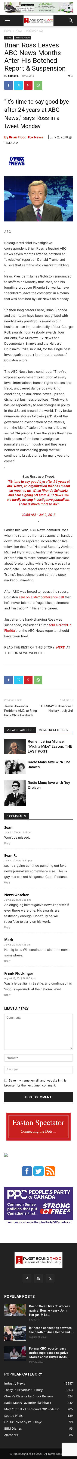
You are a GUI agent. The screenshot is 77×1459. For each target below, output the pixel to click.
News (19, 31)
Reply (7, 843)
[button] (7, 20)
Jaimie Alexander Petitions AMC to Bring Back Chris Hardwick (20, 710)
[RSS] (38, 1278)
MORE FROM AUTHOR (53, 730)
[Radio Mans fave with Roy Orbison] (15, 795)
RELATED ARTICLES (20, 730)
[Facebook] (8, 85)
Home (8, 31)
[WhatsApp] (38, 85)
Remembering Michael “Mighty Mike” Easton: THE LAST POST (50, 746)
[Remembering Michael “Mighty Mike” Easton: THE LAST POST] (15, 746)
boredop (13, 75)
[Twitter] (18, 85)
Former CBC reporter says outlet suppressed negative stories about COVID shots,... (49, 1353)
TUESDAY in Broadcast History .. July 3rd (56, 708)
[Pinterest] (28, 85)
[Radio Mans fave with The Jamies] (15, 767)
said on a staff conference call (41, 597)
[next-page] (13, 803)
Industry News (34, 31)
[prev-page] (7, 803)
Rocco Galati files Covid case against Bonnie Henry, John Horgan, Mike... (49, 1310)
